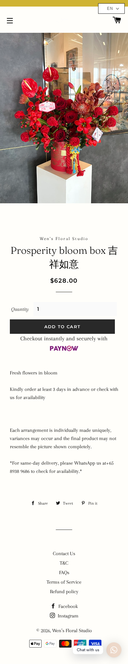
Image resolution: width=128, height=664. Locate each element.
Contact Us (64, 553)
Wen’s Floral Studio (72, 631)
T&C (64, 563)
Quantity (20, 309)
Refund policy (64, 591)
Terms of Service (64, 582)
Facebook (67, 606)
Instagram (67, 616)
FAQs (64, 572)
